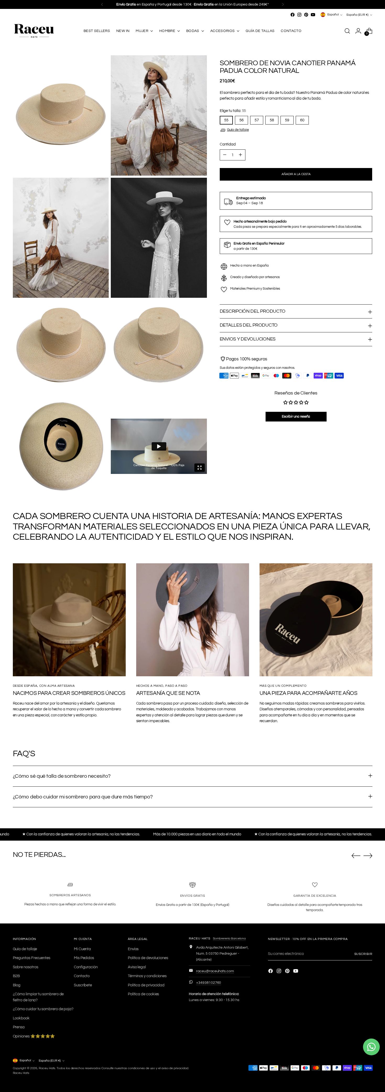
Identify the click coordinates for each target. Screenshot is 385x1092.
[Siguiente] (283, 4)
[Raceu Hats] (34, 31)
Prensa (19, 1027)
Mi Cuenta (82, 949)
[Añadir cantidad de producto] (240, 155)
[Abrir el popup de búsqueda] (347, 31)
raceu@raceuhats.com (215, 971)
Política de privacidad (146, 985)
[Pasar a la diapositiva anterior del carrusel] (355, 855)
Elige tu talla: (233, 111)
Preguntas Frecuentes (32, 958)
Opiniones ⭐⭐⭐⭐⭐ (34, 1036)
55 (226, 120)
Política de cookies (143, 994)
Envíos (133, 949)
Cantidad (228, 144)
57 (257, 120)
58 (272, 120)
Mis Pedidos (84, 958)
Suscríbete (83, 985)
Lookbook (21, 1018)
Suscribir (363, 953)
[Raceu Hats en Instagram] (299, 14)
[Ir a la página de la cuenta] (358, 31)
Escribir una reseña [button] (296, 417)
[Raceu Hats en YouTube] (313, 14)
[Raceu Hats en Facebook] (292, 14)
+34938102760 (208, 983)
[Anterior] (102, 4)
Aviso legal (137, 967)
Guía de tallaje (238, 130)
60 (302, 120)
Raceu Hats (47, 1068)
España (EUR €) (357, 14)
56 (241, 120)
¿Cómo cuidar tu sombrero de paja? (43, 1009)
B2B (16, 976)
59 (287, 120)
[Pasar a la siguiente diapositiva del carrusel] (368, 855)
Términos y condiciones (147, 976)
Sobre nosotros (25, 967)
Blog (17, 985)
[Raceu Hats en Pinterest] (306, 14)
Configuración (86, 967)
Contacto (82, 976)
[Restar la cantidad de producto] (224, 155)
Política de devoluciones (148, 958)
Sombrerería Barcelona (229, 938)
